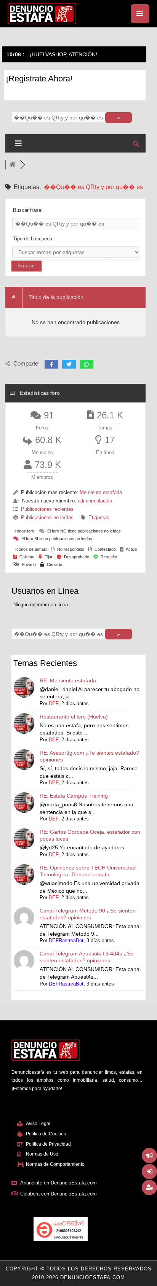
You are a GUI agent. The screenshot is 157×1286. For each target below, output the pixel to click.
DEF (53, 703)
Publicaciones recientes (47, 509)
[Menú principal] (140, 13)
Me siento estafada (101, 492)
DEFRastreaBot (66, 940)
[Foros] (13, 164)
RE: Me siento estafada (68, 680)
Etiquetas (98, 517)
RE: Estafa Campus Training (74, 796)
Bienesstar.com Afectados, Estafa (20, 54)
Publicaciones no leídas (47, 517)
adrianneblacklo (95, 501)
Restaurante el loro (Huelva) (74, 717)
